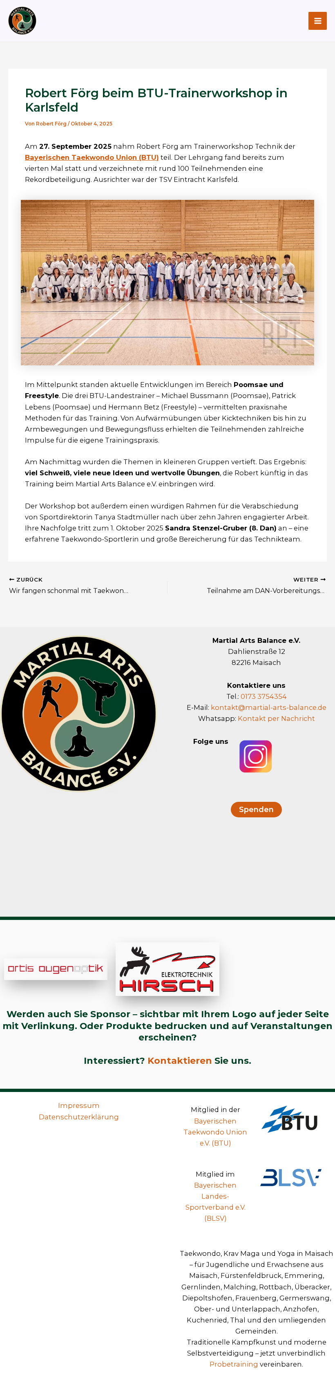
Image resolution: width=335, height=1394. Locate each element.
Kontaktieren (179, 1060)
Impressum (79, 1105)
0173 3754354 (264, 696)
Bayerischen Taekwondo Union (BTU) (92, 157)
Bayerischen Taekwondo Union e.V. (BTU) (215, 1132)
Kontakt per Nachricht (276, 718)
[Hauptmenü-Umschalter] (317, 21)
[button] (256, 809)
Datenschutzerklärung (79, 1117)
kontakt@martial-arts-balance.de (268, 707)
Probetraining (234, 1364)
